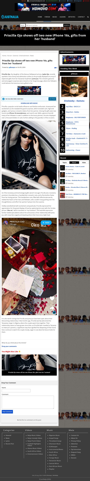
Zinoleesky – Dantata (74, 100)
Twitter (70, 1)
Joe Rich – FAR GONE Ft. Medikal (76, 173)
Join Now (52, 99)
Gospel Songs (53, 438)
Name (4, 388)
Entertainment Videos (35, 454)
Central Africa (54, 463)
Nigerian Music (54, 435)
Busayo (12, 67)
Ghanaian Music (55, 444)
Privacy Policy (76, 441)
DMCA (73, 455)
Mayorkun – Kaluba (72, 112)
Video (84, 162)
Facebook (63, 1)
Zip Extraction (76, 449)
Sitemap (49, 475)
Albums (63, 17)
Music (54, 17)
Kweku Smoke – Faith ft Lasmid (75, 166)
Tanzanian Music (55, 461)
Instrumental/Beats (56, 449)
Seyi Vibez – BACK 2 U (73, 107)
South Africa (53, 452)
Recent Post (10, 444)
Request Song (76, 452)
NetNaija (55, 475)
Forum (47, 17)
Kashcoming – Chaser (73, 150)
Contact (81, 17)
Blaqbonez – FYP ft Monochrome (72, 123)
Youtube (86, 1)
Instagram (78, 1)
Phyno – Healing (71, 128)
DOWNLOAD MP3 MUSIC (29, 103)
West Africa (53, 455)
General (8, 435)
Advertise (74, 444)
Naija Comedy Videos (35, 438)
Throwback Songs (55, 441)
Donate (73, 458)
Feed (24, 1)
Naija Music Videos (34, 435)
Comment (5, 394)
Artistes (71, 17)
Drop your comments (9, 346)
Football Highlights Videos (34, 445)
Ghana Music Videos (35, 448)
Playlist (51, 469)
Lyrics (8, 441)
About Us (74, 438)
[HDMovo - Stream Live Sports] (45, 10)
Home (40, 17)
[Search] (88, 17)
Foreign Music (54, 458)
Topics (65, 162)
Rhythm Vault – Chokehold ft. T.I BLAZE (76, 139)
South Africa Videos (34, 451)
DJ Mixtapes (53, 447)
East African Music (55, 466)
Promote (74, 447)
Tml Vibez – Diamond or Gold (75, 134)
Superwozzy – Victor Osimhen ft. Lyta (77, 145)
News (7, 438)
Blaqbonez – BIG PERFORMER (76, 117)
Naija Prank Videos (34, 441)
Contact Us (75, 435)
